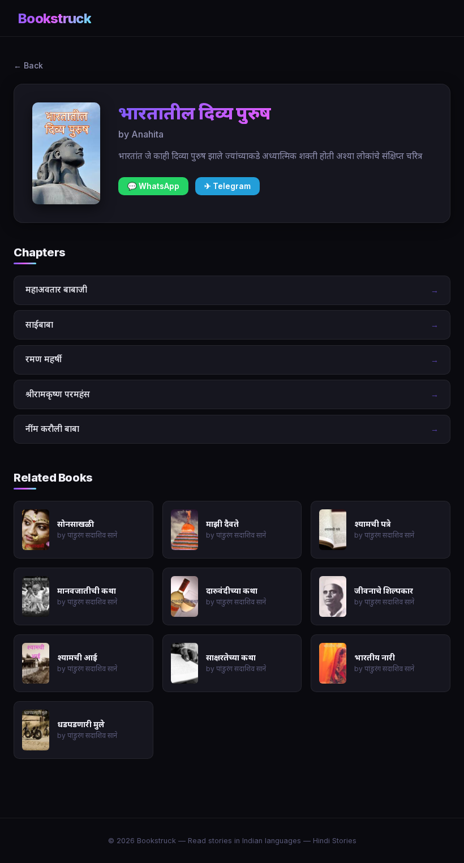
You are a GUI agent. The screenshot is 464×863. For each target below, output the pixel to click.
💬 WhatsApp (153, 186)
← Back (28, 65)
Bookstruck (54, 18)
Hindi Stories (334, 840)
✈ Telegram (227, 186)
